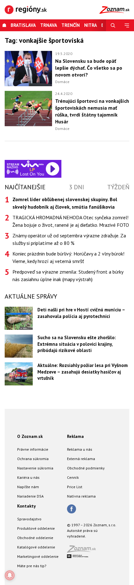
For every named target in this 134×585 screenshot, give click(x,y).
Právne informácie (32, 449)
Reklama (75, 436)
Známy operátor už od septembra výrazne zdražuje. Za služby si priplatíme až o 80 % (69, 239)
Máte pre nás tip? (31, 565)
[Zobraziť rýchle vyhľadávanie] (113, 25)
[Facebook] (71, 509)
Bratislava (23, 25)
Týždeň (118, 187)
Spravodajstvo (29, 519)
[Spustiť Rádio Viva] (32, 164)
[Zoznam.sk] (83, 550)
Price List (74, 486)
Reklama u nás (79, 449)
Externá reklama (81, 458)
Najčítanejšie (25, 187)
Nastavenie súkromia (35, 468)
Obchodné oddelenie (35, 537)
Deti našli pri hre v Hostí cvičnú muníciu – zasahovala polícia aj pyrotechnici (81, 313)
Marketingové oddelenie (38, 556)
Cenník (73, 477)
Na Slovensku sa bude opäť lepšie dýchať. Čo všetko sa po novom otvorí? (88, 68)
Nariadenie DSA (30, 496)
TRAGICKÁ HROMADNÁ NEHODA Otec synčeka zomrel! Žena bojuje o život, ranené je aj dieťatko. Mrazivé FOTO (70, 221)
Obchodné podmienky (86, 468)
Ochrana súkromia (33, 458)
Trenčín (70, 25)
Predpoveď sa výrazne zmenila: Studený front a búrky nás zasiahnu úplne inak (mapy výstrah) (67, 275)
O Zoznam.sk (30, 436)
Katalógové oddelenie (36, 547)
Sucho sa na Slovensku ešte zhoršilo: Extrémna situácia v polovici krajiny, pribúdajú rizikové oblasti (76, 344)
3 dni (76, 187)
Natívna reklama (81, 496)
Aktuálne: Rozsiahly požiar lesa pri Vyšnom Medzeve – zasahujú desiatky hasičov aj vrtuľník (82, 371)
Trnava (48, 25)
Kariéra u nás (28, 477)
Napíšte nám (28, 486)
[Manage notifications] (10, 575)
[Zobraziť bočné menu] (127, 25)
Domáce (62, 81)
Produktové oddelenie (36, 528)
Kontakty (26, 506)
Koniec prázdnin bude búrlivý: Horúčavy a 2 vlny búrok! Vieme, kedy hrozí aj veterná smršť (68, 257)
